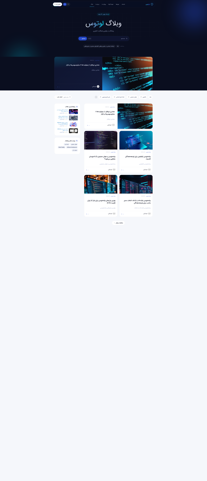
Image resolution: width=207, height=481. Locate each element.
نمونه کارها (111, 4)
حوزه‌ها (117, 4)
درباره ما (97, 4)
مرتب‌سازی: (62, 97)
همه (150, 97)
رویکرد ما (104, 4)
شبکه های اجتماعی (119, 97)
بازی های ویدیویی (105, 97)
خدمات (123, 4)
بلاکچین (143, 97)
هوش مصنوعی (132, 97)
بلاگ (92, 4)
